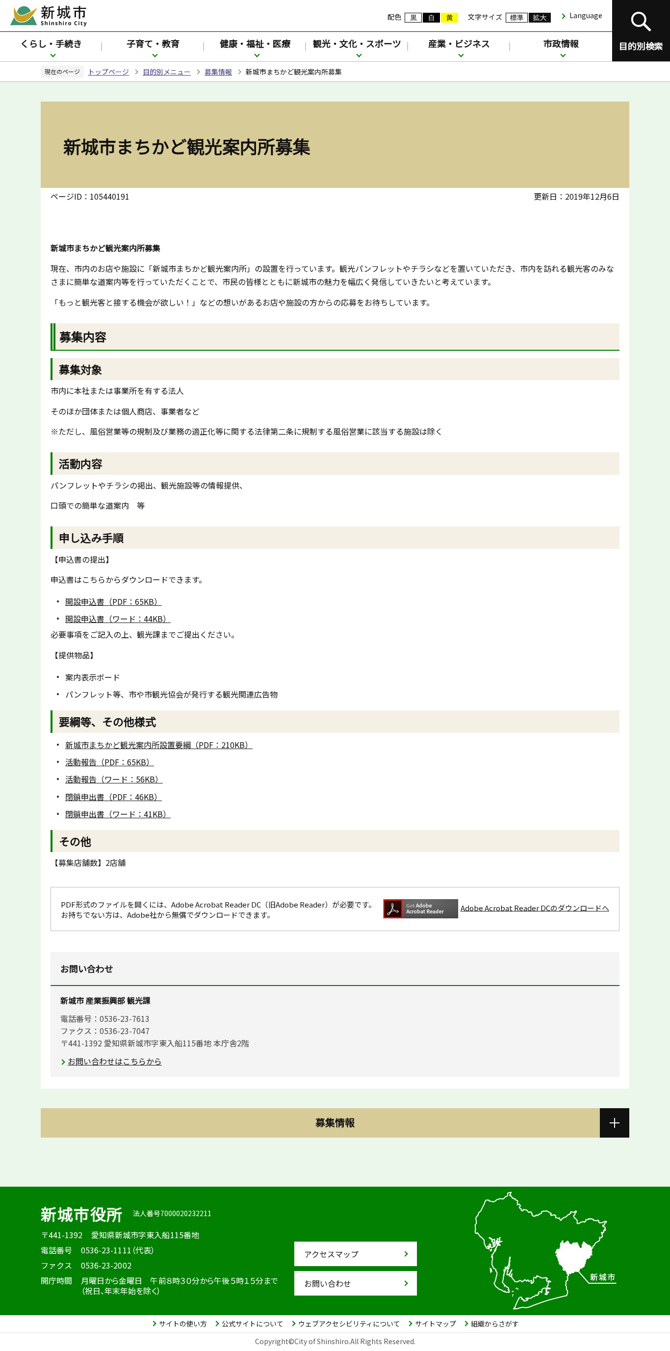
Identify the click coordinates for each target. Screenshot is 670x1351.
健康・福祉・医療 (255, 43)
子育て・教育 (153, 43)
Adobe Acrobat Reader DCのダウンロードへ (535, 907)
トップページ (108, 72)
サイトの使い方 (183, 1323)
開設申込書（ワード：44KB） (118, 618)
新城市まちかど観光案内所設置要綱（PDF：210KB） (159, 745)
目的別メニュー (167, 72)
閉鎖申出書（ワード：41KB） (118, 814)
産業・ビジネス (459, 43)
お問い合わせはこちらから (115, 1061)
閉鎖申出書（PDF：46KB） (113, 797)
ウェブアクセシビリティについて (349, 1323)
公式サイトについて (252, 1323)
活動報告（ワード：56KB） (114, 779)
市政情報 (561, 43)
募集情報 (218, 72)
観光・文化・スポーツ (357, 43)
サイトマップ (435, 1323)
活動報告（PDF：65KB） (109, 762)
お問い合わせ (327, 1283)
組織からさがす (495, 1323)
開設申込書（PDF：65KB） (113, 601)
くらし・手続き (51, 43)
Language (585, 15)
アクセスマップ (331, 1254)
